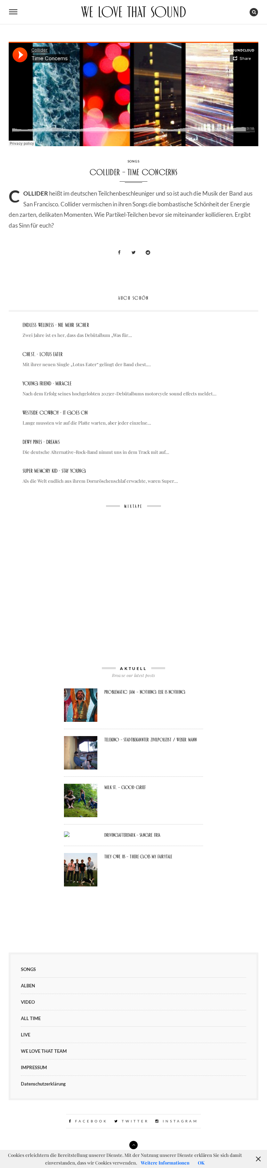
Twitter (134, 1121)
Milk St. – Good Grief (125, 787)
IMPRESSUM (34, 1067)
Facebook (90, 1121)
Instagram (179, 1121)
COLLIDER (35, 193)
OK (201, 1163)
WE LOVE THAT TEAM (44, 1051)
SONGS (134, 161)
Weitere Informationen (165, 1163)
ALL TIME (31, 1018)
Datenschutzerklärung (43, 1084)
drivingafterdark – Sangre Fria (132, 835)
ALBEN (28, 985)
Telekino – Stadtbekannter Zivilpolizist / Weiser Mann (150, 739)
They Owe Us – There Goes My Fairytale (138, 856)
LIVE (25, 1034)
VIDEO (28, 1002)
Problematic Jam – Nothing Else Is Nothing (144, 692)
